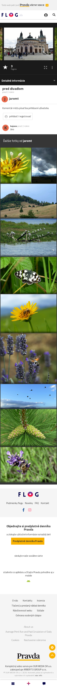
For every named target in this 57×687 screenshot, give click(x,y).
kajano (13, 126)
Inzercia (41, 600)
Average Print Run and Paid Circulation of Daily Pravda (29, 633)
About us (28, 626)
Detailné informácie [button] (13, 80)
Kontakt (45, 503)
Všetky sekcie (37, 5)
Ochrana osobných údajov (28, 615)
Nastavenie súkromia (35, 640)
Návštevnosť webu (22, 610)
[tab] (28, 79)
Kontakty (27, 600)
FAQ (37, 503)
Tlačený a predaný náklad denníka (29, 605)
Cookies (15, 640)
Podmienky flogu (14, 503)
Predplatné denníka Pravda (28, 541)
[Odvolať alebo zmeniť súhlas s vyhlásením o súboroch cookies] (52, 647)
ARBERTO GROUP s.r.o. (35, 669)
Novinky (29, 503)
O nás (15, 600)
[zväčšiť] (45, 67)
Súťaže (40, 610)
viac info (38, 675)
